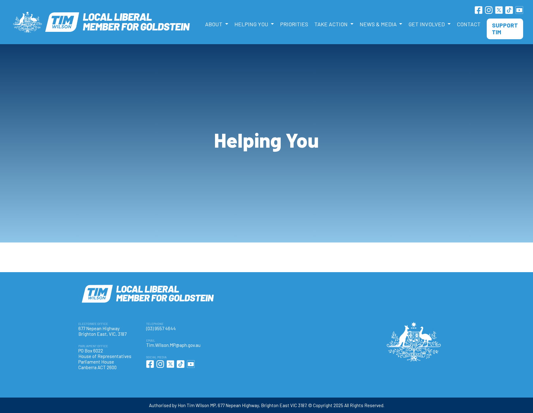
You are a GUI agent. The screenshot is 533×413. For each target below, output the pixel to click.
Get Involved (427, 24)
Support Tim (505, 29)
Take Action (331, 24)
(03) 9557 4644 (161, 328)
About (214, 24)
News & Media (379, 24)
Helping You (252, 24)
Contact (469, 24)
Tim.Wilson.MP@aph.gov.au (173, 345)
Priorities (294, 24)
